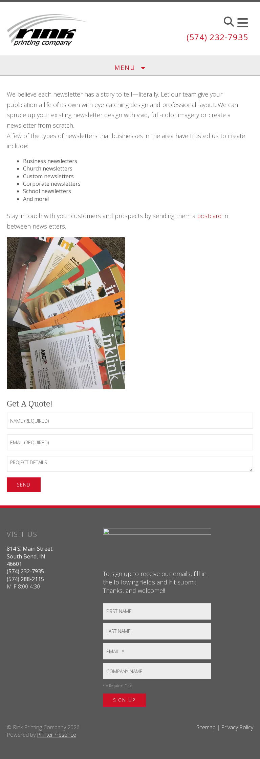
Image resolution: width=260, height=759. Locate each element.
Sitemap (206, 727)
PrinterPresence (56, 734)
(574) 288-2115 (25, 579)
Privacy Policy (237, 727)
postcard (209, 216)
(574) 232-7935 (217, 37)
